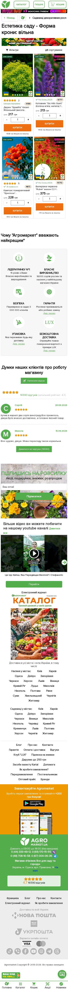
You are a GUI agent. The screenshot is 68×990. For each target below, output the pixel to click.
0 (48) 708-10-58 (20, 856)
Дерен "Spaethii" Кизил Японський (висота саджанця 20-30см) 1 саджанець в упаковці (16, 108)
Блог (19, 745)
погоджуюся (18, 501)
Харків (52, 671)
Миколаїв (48, 686)
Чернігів (51, 695)
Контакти (47, 745)
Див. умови (49, 313)
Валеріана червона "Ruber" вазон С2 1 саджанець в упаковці (48, 188)
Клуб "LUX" (20, 754)
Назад (11, 18)
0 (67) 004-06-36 (41, 856)
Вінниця (54, 681)
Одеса (19, 676)
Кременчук (20, 728)
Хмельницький (33, 695)
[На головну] (6, 4)
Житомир (34, 700)
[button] (13, 95)
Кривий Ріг (20, 686)
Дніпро (32, 676)
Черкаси (14, 681)
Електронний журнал (17, 903)
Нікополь (20, 690)
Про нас (32, 745)
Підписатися (34, 496)
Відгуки (54, 749)
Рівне (49, 690)
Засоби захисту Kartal (25, 764)
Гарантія (14, 749)
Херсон (28, 681)
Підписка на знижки (42, 754)
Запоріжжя (47, 676)
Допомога (49, 764)
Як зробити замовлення (49, 903)
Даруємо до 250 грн (34, 759)
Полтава (35, 690)
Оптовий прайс (27, 779)
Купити (17, 127)
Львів (41, 681)
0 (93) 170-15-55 (41, 851)
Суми (16, 695)
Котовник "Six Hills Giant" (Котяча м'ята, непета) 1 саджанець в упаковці (49, 105)
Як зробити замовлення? (34, 769)
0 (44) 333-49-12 (21, 851)
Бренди (45, 779)
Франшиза (13, 898)
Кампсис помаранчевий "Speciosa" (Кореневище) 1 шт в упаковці (17, 192)
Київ (39, 671)
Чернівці (33, 723)
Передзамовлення (22, 774)
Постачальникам (47, 774)
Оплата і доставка (34, 749)
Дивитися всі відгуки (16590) (34, 449)
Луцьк (34, 686)
